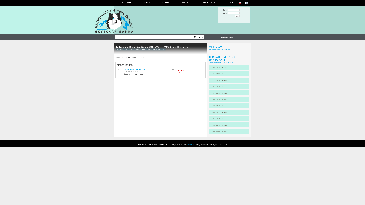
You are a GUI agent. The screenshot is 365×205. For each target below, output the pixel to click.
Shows (147, 3)
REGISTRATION (209, 3)
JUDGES (184, 3)
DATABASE (126, 3)
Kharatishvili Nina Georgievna (222, 59)
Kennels (165, 3)
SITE (231, 3)
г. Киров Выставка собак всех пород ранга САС (152, 46)
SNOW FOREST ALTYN (134, 70)
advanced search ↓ (228, 37)
